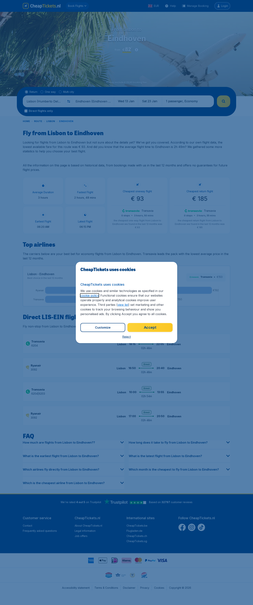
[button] (126, 337)
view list (122, 305)
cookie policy (89, 295)
